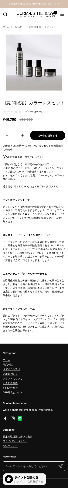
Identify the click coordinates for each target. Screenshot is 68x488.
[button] (5, 14)
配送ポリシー (10, 445)
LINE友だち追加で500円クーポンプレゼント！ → (34, 3)
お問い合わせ (10, 387)
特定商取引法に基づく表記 (17, 436)
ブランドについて (12, 378)
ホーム (6, 359)
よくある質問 (10, 382)
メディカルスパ (11, 369)
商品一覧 (8, 364)
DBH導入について (13, 392)
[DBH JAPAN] (34, 14)
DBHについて (10, 373)
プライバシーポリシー (15, 441)
